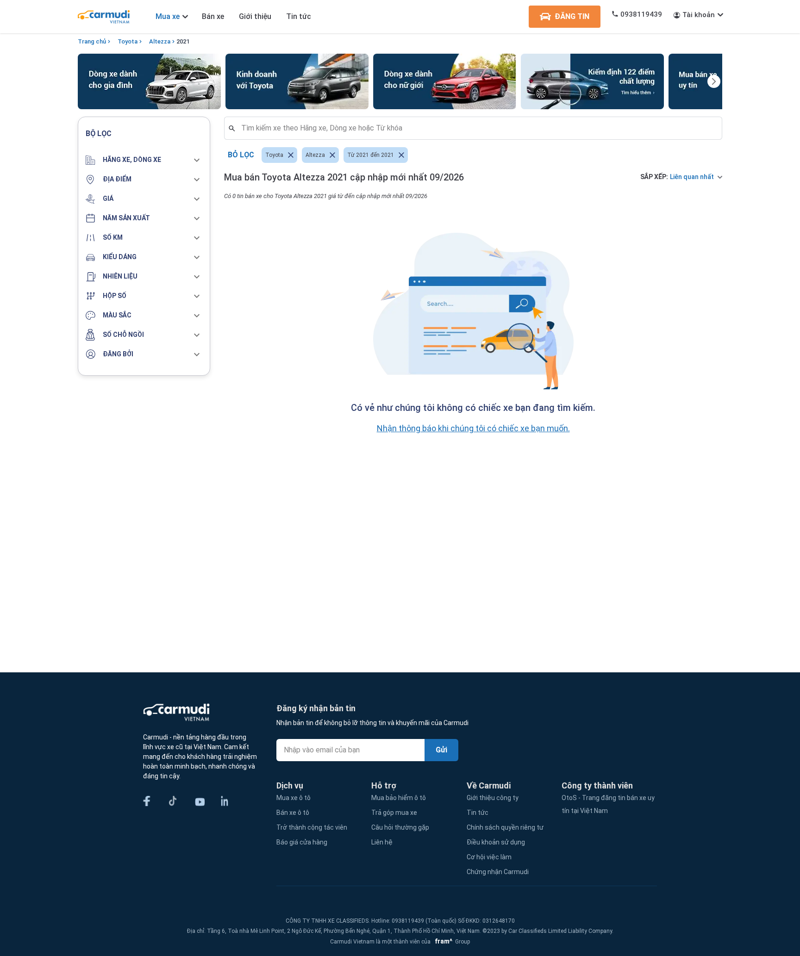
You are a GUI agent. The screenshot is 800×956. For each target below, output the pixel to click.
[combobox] (477, 128)
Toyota (128, 41)
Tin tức (298, 16)
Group (451, 941)
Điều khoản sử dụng (496, 842)
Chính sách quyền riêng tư (505, 827)
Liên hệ (382, 842)
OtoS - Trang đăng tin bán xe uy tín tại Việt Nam (608, 804)
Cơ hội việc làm (489, 857)
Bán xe (213, 16)
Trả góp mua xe (394, 812)
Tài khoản (698, 15)
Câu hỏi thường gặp (400, 827)
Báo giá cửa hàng (301, 842)
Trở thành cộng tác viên (311, 827)
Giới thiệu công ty (493, 797)
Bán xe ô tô (292, 812)
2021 (182, 41)
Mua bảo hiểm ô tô (398, 797)
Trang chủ (92, 41)
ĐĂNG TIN (572, 16)
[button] (144, 160)
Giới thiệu (255, 16)
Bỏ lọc (241, 154)
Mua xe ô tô (293, 797)
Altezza (159, 41)
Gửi (441, 749)
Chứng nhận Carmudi (498, 871)
